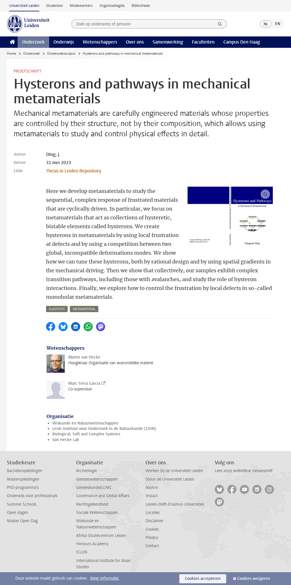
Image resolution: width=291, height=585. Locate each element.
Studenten (54, 5)
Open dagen (17, 512)
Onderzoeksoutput (61, 53)
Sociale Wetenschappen (97, 512)
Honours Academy (92, 544)
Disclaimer (154, 521)
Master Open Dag (22, 521)
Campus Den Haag (241, 42)
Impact (152, 496)
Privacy (152, 537)
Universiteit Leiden (24, 5)
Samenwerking (168, 42)
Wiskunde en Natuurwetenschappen (85, 423)
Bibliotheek (141, 5)
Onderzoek (33, 42)
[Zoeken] (220, 23)
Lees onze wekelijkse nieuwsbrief (244, 470)
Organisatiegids (112, 5)
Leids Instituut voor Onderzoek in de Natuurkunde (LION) (104, 428)
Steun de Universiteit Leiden (170, 479)
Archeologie (86, 470)
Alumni (152, 487)
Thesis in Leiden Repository (73, 171)
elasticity (57, 309)
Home (11, 53)
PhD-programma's (23, 487)
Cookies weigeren (253, 578)
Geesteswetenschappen (97, 479)
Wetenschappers (100, 42)
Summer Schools (21, 504)
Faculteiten (203, 42)
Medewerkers (81, 5)
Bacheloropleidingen (24, 470)
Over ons (135, 42)
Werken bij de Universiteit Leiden (174, 470)
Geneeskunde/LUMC (94, 487)
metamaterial (84, 309)
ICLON (81, 552)
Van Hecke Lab (65, 439)
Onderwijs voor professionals (32, 496)
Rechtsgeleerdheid (92, 504)
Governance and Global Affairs (102, 496)
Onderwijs (63, 42)
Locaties (153, 512)
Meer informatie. (104, 578)
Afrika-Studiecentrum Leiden (101, 535)
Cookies (152, 529)
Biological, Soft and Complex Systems (86, 434)
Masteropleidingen (23, 479)
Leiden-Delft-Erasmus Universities (175, 504)
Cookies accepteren (203, 578)
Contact (152, 546)
